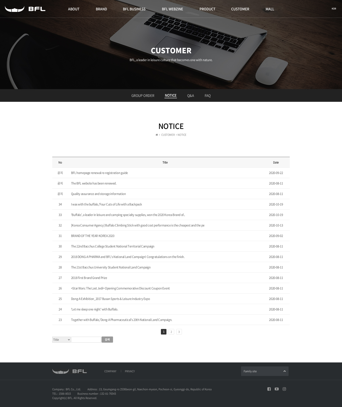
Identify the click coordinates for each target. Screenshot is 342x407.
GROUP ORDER (142, 95)
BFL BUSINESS (134, 8)
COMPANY (110, 371)
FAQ (208, 95)
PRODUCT (207, 8)
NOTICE (171, 95)
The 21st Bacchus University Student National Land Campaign (111, 267)
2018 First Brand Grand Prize (89, 277)
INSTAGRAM (284, 389)
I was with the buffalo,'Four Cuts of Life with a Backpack (106, 204)
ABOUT (73, 8)
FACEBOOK (269, 389)
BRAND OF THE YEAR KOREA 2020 (92, 236)
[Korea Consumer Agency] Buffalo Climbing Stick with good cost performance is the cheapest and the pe (137, 225)
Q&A (190, 95)
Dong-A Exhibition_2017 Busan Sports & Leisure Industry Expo (110, 298)
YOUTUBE (277, 389)
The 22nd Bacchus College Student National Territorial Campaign (112, 246)
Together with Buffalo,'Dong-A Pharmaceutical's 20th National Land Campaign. (121, 319)
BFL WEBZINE (172, 8)
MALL (270, 8)
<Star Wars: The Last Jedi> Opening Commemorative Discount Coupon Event (120, 288)
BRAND (101, 8)
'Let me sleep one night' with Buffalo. (94, 309)
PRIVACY (130, 371)
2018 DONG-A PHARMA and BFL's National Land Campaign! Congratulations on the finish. (128, 256)
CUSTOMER (240, 8)
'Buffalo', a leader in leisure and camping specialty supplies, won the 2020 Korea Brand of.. (128, 215)
